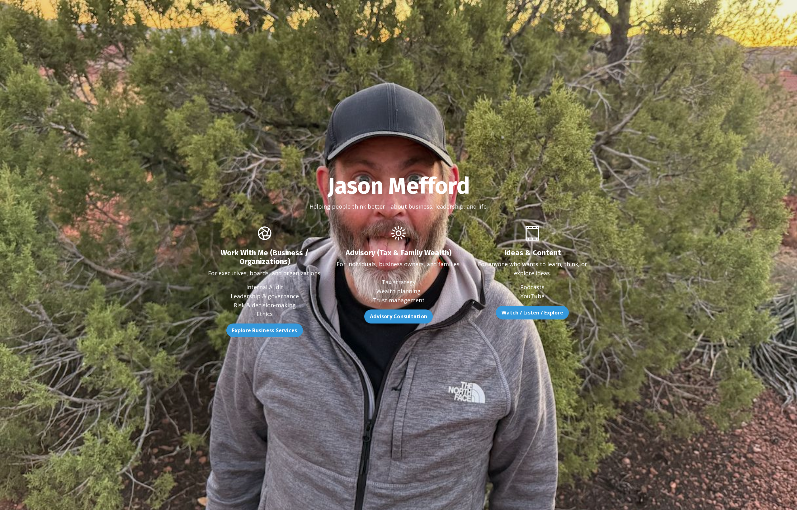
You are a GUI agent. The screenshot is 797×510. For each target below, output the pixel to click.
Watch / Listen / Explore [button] (532, 312)
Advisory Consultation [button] (398, 316)
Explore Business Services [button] (264, 330)
